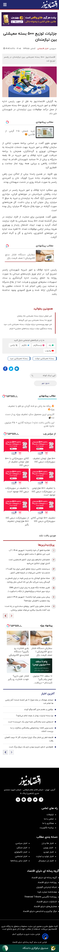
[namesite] (49, 4)
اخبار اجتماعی (21, 856)
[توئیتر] (11, 368)
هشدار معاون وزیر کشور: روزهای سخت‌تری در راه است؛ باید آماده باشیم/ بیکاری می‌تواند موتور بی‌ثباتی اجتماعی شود (27, 608)
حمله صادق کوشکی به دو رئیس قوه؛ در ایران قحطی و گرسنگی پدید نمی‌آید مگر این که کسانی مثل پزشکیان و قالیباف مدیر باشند (28, 580)
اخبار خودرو (49, 852)
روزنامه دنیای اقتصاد (47, 882)
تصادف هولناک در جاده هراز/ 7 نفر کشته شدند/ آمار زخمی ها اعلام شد (29, 702)
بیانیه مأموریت (47, 827)
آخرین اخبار (47, 694)
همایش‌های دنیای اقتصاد (45, 906)
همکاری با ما (48, 823)
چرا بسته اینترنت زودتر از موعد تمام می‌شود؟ (34, 715)
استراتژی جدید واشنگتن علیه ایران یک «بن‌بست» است (30, 722)
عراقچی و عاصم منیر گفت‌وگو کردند (38, 709)
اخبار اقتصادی (42, 48)
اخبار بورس (48, 847)
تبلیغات (50, 814)
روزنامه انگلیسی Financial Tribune (41, 896)
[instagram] (29, 799)
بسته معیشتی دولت (44, 358)
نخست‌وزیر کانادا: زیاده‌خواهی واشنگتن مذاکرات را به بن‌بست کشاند (31, 730)
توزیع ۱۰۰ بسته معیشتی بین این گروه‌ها (35, 320)
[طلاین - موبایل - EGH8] (29, 19)
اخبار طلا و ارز (48, 843)
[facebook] (41, 799)
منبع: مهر (45, 383)
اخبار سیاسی (21, 843)
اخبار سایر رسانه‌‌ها (18, 860)
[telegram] (24, 799)
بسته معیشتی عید (19, 358)
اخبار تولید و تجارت (45, 856)
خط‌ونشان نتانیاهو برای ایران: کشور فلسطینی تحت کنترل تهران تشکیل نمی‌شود (29, 561)
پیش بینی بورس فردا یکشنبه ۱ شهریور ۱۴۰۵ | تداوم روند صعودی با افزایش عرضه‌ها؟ (28, 599)
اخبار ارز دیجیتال (46, 860)
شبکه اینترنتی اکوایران (46, 887)
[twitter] (35, 799)
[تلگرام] (17, 368)
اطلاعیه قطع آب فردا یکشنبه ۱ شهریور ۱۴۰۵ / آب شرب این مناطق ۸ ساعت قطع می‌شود (29, 552)
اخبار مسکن (22, 847)
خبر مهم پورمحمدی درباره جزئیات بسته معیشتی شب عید (28, 324)
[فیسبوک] (5, 368)
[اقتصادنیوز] (29, 780)
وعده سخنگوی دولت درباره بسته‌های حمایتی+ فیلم (31, 328)
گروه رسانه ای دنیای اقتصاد (44, 877)
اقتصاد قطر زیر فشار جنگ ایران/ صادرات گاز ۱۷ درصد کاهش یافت (29, 739)
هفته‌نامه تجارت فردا (47, 892)
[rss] (18, 799)
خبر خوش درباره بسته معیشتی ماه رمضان (34, 316)
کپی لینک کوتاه (49, 375)
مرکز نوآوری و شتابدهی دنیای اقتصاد (40, 911)
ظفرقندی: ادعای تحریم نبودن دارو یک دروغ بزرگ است (31, 747)
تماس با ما (49, 819)
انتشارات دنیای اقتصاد (46, 901)
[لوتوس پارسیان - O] (29, 948)
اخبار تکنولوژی (20, 852)
